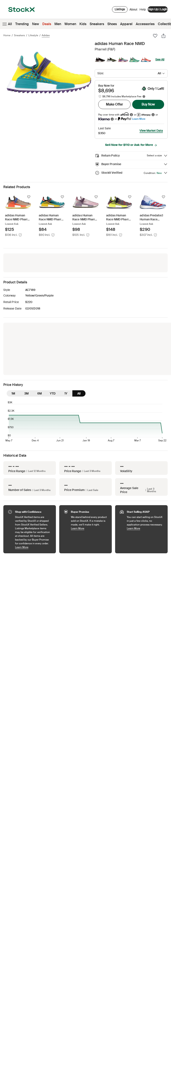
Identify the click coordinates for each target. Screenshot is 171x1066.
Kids (82, 24)
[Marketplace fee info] (144, 96)
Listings (120, 9)
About (133, 10)
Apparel (126, 24)
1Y (65, 393)
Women (70, 24)
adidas (46, 35)
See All (159, 59)
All (10, 24)
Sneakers (97, 24)
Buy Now (148, 104)
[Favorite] (155, 36)
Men (57, 24)
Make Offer (114, 104)
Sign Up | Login (157, 9)
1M (13, 393)
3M (26, 393)
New (35, 24)
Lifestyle (33, 35)
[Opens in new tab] (131, 114)
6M (39, 393)
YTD (52, 393)
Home (6, 35)
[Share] (163, 36)
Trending (22, 24)
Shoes (112, 24)
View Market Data (151, 130)
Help (143, 9)
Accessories (145, 24)
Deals (46, 24)
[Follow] (29, 197)
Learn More (138, 119)
